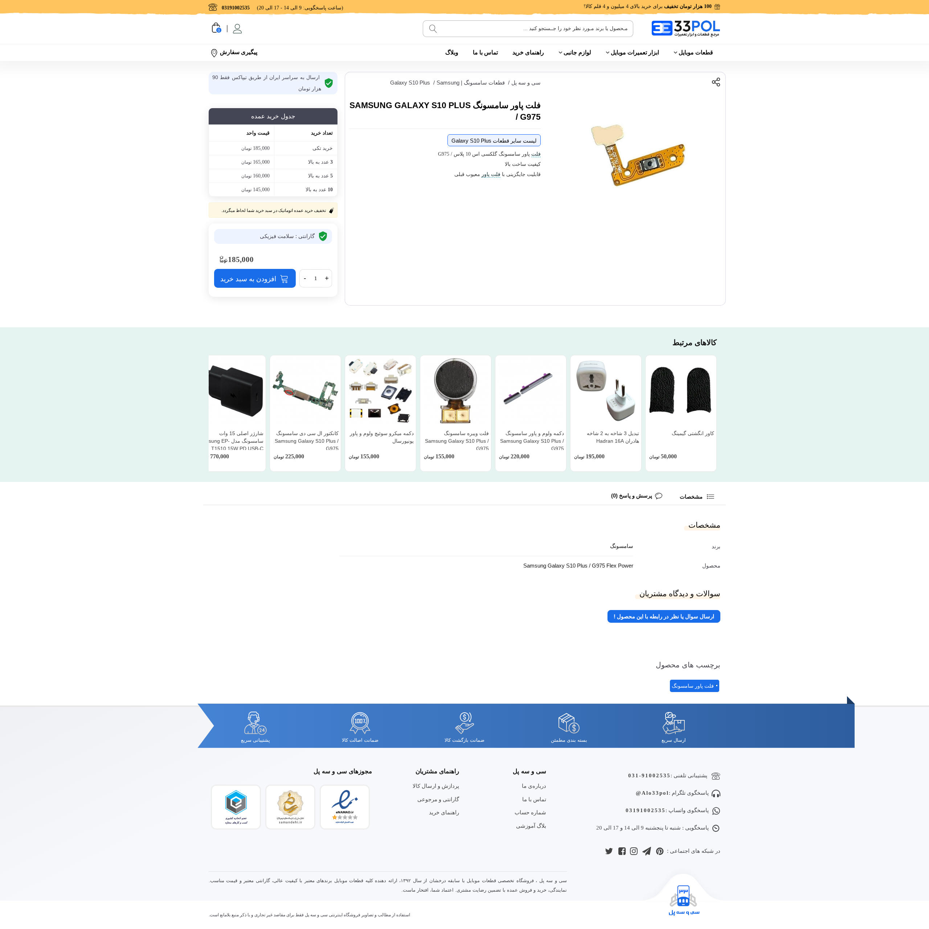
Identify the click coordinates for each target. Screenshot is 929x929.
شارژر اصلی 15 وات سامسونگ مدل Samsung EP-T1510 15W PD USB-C (230, 440)
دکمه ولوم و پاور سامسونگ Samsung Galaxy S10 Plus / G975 (532, 440)
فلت (536, 154)
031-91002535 (649, 775)
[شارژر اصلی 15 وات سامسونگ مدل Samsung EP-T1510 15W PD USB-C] (230, 390)
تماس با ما (485, 52)
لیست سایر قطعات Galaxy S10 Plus (494, 141)
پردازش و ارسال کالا (436, 786)
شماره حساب (530, 812)
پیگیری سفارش (238, 52)
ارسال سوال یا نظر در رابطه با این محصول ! (664, 616)
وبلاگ (451, 52)
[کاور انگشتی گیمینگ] (681, 390)
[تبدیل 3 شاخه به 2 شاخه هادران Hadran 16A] (605, 390)
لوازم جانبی (577, 52)
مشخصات (692, 497)
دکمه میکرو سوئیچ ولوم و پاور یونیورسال (382, 437)
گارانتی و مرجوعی (438, 799)
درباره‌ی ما (534, 786)
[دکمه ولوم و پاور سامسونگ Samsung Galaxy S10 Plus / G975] (530, 390)
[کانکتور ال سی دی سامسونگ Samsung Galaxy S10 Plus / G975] (305, 390)
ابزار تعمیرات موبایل (635, 52)
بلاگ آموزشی (531, 826)
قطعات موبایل (696, 52)
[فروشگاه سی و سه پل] (685, 28)
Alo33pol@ (652, 793)
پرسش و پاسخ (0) (631, 495)
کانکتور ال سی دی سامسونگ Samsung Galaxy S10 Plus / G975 (307, 440)
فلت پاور (491, 174)
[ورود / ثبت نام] (237, 28)
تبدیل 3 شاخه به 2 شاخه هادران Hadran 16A (613, 437)
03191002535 (646, 810)
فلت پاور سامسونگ (693, 686)
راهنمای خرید (528, 52)
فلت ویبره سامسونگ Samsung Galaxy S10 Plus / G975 (457, 440)
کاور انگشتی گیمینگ (693, 433)
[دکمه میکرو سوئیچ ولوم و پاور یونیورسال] (380, 390)
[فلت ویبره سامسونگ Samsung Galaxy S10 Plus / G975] (455, 390)
